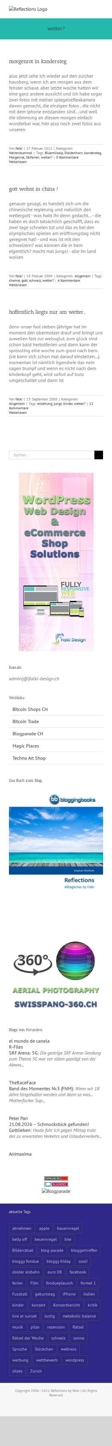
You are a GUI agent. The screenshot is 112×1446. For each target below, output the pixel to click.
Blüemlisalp (54, 153)
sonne (78, 1338)
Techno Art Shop (29, 758)
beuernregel (46, 1239)
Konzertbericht (66, 1305)
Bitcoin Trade (26, 721)
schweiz (35, 280)
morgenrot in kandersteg (38, 61)
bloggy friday (59, 1261)
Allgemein (82, 276)
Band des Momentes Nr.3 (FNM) (41, 1088)
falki (19, 148)
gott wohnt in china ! (33, 189)
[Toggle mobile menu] (100, 9)
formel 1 (88, 1283)
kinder (68, 403)
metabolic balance (79, 1316)
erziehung (44, 403)
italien (89, 1294)
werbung (20, 1360)
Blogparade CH (28, 734)
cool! (83, 1261)
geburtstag (45, 1294)
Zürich (36, 1371)
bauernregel (68, 1228)
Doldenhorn (74, 153)
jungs (58, 403)
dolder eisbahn (26, 1272)
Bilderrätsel (22, 1250)
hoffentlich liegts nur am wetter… (47, 312)
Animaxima (20, 1154)
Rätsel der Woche (28, 1338)
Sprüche (19, 1349)
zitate (17, 1371)
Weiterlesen (18, 161)
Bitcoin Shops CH (30, 709)
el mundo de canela (29, 1041)
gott (24, 280)
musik (17, 1327)
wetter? (46, 157)
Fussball (19, 1294)
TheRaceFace (22, 1082)
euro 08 (54, 1272)
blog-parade (52, 1250)
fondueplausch (59, 1283)
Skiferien (32, 157)
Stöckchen (44, 1349)
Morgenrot (16, 157)
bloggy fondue (25, 1261)
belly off (19, 1239)
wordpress (74, 1360)
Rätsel (78, 1327)
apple (44, 1228)
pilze (35, 1327)
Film (34, 1283)
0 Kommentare (67, 157)
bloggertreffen (84, 1250)
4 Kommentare (69, 280)
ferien (17, 1283)
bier (68, 1239)
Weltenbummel (20, 153)
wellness (68, 1349)
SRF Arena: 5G (23, 1053)
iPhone (69, 1294)
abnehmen (21, 1228)
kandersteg (92, 153)
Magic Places (26, 746)
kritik (92, 1305)
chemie (14, 280)
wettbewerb (47, 1360)
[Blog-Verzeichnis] (56, 1185)
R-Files (16, 1047)
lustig (50, 1316)
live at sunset (24, 1316)
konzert (38, 1305)
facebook (78, 1272)
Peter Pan (18, 1118)
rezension (56, 1327)
